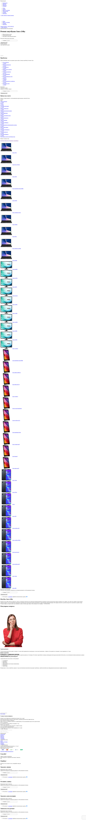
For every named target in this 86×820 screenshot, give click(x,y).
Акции (4, 9)
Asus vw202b (14, 322)
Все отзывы (2, 713)
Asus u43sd (14, 176)
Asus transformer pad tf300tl (17, 360)
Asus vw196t (14, 313)
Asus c (13, 504)
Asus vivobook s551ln (16, 212)
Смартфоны (16, 140)
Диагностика (5, 11)
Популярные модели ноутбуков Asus (7, 136)
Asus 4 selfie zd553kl (16, 540)
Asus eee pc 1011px (16, 164)
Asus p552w (14, 492)
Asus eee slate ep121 (16, 420)
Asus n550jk (14, 260)
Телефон (4, 40)
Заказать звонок (10, 15)
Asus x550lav (14, 224)
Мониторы (7, 140)
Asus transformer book (16, 432)
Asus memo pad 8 (15, 468)
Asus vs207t (14, 286)
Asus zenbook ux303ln (16, 248)
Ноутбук (4, 4)
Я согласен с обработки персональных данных (14, 596)
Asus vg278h (14, 304)
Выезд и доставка (6, 10)
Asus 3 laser (14, 576)
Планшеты (11, 140)
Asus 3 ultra (14, 480)
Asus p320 (14, 516)
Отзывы (4, 12)
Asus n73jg (14, 152)
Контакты (5, 13)
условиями (10, 596)
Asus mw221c (15, 295)
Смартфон (2, 738)
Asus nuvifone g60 (15, 528)
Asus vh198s (14, 330)
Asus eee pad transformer (17, 408)
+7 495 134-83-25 (3, 15)
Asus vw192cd (15, 348)
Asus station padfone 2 (16, 372)
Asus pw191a (14, 278)
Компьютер (5, 2)
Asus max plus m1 (15, 552)
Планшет (4, 6)
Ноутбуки (2, 140)
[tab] (43, 649)
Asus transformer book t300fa (17, 188)
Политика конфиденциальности (6, 751)
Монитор (4, 5)
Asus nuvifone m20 (16, 564)
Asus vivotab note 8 (16, 444)
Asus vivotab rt (15, 396)
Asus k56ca (14, 236)
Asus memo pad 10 (15, 384)
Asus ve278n (14, 339)
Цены (4, 8)
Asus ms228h (14, 269)
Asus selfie (14, 588)
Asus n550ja (14, 200)
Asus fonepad (14, 456)
